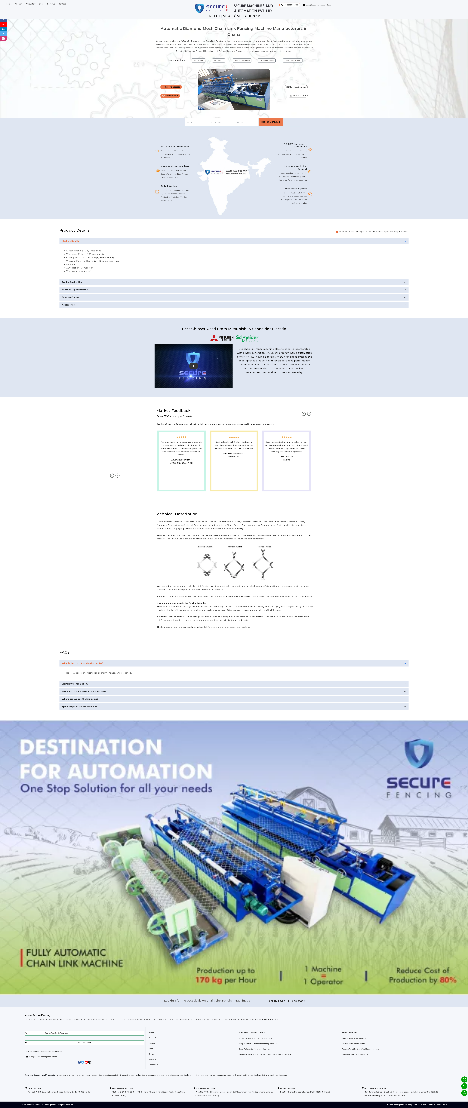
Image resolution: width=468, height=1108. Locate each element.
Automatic (218, 60)
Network (431, 1104)
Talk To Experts (172, 87)
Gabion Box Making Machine (354, 1038)
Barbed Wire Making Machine (151, 1075)
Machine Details (70, 241)
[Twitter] (3, 34)
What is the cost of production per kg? (82, 663)
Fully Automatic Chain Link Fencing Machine (258, 1044)
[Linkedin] (3, 29)
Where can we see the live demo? (80, 699)
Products (29, 4)
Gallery (152, 1043)
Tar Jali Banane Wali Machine (222, 1075)
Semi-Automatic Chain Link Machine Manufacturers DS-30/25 (265, 1054)
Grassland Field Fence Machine (355, 1054)
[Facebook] (3, 19)
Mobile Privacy (420, 1104)
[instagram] (3, 38)
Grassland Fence (266, 60)
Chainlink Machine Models (252, 1032)
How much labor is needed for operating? (84, 691)
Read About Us (270, 1019)
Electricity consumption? (75, 684)
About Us (153, 1038)
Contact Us (153, 1065)
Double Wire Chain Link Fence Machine (255, 1038)
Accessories (68, 305)
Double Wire (198, 60)
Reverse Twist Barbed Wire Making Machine (360, 1049)
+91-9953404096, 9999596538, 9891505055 (44, 1051)
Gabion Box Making (292, 60)
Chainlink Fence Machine (176, 1075)
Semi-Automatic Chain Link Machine (254, 1049)
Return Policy (393, 1104)
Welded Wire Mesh (242, 60)
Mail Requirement (297, 87)
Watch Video (171, 95)
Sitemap (152, 1059)
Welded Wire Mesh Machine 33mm (272, 1075)
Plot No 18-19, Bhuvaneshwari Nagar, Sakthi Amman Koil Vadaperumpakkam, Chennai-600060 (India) (234, 1092)
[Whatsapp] (462, 1091)
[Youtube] (3, 24)
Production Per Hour (72, 282)
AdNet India (442, 1104)
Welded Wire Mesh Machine (353, 1044)
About (18, 4)
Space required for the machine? (79, 706)
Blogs (151, 1054)
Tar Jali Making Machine (246, 1075)
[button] (289, 5)
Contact (62, 4)
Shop (41, 4)
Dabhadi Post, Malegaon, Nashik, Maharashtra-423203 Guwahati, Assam (401, 1092)
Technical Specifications (75, 290)
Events (151, 1049)
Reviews (51, 4)
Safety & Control (70, 297)
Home (9, 4)
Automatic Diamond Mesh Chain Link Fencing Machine (115, 1075)
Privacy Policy (406, 1104)
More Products (349, 1032)
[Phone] (462, 1084)
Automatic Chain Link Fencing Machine (73, 1075)
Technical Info (299, 95)
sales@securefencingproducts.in (42, 1057)
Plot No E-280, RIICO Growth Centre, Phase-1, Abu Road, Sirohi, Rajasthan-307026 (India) (149, 1092)
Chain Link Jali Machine (198, 1075)
